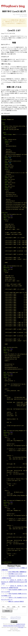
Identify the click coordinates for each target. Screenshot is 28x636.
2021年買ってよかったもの (15, 573)
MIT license (20, 627)
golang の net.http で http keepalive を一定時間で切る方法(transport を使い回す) (14, 581)
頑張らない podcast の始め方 (16, 601)
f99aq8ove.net (4, 618)
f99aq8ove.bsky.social (15, 618)
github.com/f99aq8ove (15, 616)
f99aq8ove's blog (13, 6)
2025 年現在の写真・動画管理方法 (17, 571)
